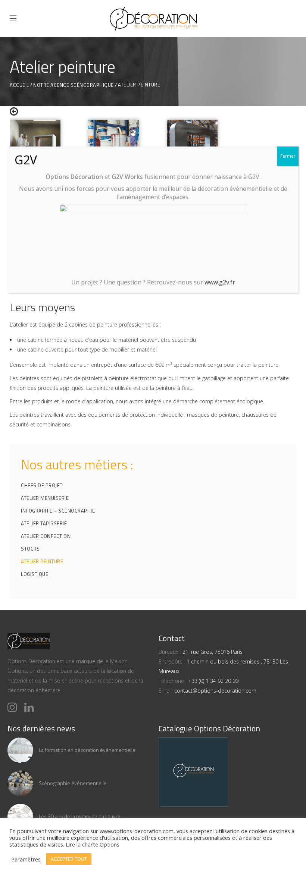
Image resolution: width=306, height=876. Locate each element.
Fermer (288, 156)
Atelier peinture (42, 561)
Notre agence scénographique (73, 85)
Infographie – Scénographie (58, 510)
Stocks (30, 548)
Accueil (19, 85)
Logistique (34, 574)
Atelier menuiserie (45, 498)
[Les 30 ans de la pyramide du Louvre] (20, 816)
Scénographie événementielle (73, 783)
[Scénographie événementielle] (20, 783)
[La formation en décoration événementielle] (20, 750)
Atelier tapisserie (44, 523)
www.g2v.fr (219, 282)
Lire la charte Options (92, 844)
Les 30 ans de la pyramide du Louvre (80, 816)
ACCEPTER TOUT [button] (69, 858)
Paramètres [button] (26, 859)
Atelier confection (46, 536)
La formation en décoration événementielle (87, 750)
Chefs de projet (42, 485)
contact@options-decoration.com (215, 690)
